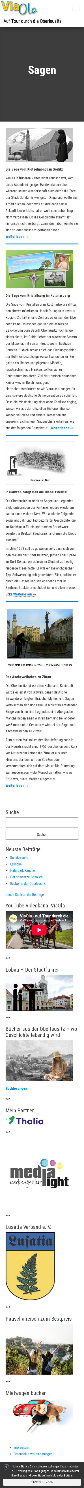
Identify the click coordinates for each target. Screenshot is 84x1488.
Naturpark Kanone (22, 870)
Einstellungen (42, 1482)
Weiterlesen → (17, 236)
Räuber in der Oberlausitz (27, 883)
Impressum (21, 1447)
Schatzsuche (19, 857)
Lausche (16, 864)
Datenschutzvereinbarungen (32, 1454)
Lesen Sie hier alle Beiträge (25, 895)
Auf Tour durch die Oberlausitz (32, 21)
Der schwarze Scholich (26, 877)
